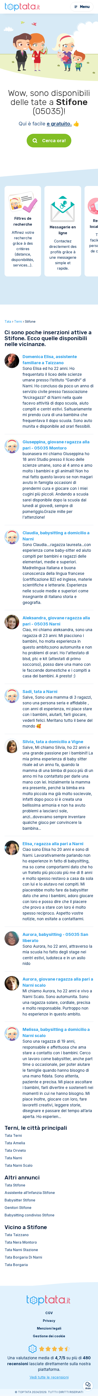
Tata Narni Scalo (19, 1165)
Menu (85, 7)
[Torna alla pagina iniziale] (23, 6)
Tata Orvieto (15, 1150)
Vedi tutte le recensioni (49, 1377)
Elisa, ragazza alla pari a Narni (53, 843)
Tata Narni (13, 1158)
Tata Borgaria (16, 1264)
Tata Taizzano (17, 1234)
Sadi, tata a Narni (40, 691)
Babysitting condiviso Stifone (29, 1215)
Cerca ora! (54, 140)
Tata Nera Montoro (21, 1242)
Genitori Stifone (18, 1207)
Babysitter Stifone (20, 1200)
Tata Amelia (15, 1143)
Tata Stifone (15, 1185)
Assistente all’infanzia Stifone (30, 1192)
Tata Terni (13, 1135)
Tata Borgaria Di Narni (23, 1257)
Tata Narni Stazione (21, 1249)
